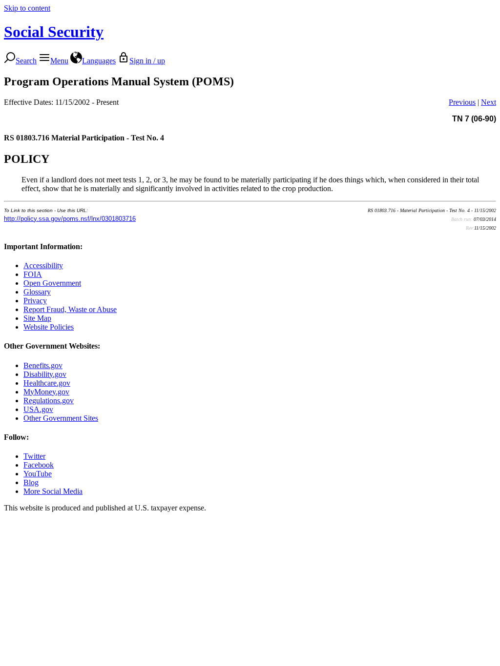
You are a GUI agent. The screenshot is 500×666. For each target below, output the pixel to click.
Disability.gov (44, 374)
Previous (462, 102)
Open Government (52, 283)
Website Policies (48, 327)
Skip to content (27, 8)
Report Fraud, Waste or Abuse (70, 309)
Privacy (35, 300)
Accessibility (43, 265)
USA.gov (38, 409)
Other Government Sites (60, 418)
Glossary (37, 292)
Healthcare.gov (46, 383)
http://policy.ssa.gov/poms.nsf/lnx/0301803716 (70, 218)
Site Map (37, 318)
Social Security (54, 31)
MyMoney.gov (46, 392)
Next (488, 102)
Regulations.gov (48, 400)
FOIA (32, 274)
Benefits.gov (42, 365)
